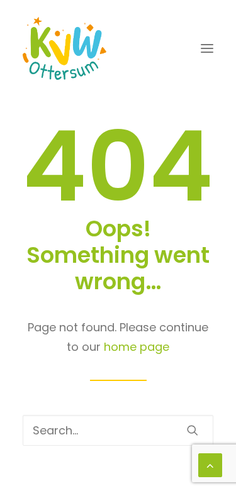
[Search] (118, 430)
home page (136, 347)
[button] (207, 48)
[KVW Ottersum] (64, 48)
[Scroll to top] (210, 464)
